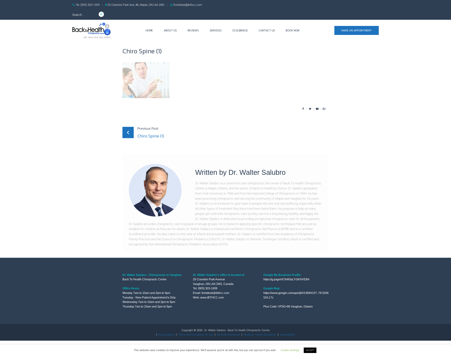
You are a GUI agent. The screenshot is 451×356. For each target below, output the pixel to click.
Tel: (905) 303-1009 (87, 5)
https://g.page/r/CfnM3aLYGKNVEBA (286, 279)
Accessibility (287, 334)
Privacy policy (166, 334)
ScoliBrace (240, 30)
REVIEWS (193, 30)
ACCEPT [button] (310, 350)
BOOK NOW (293, 30)
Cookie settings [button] (290, 350)
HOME (149, 30)
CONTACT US (267, 30)
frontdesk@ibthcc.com (187, 5)
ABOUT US (170, 30)
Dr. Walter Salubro (257, 172)
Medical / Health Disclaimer (260, 334)
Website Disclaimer (228, 334)
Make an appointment (356, 30)
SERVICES (216, 30)
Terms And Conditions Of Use (195, 334)
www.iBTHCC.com (212, 297)
